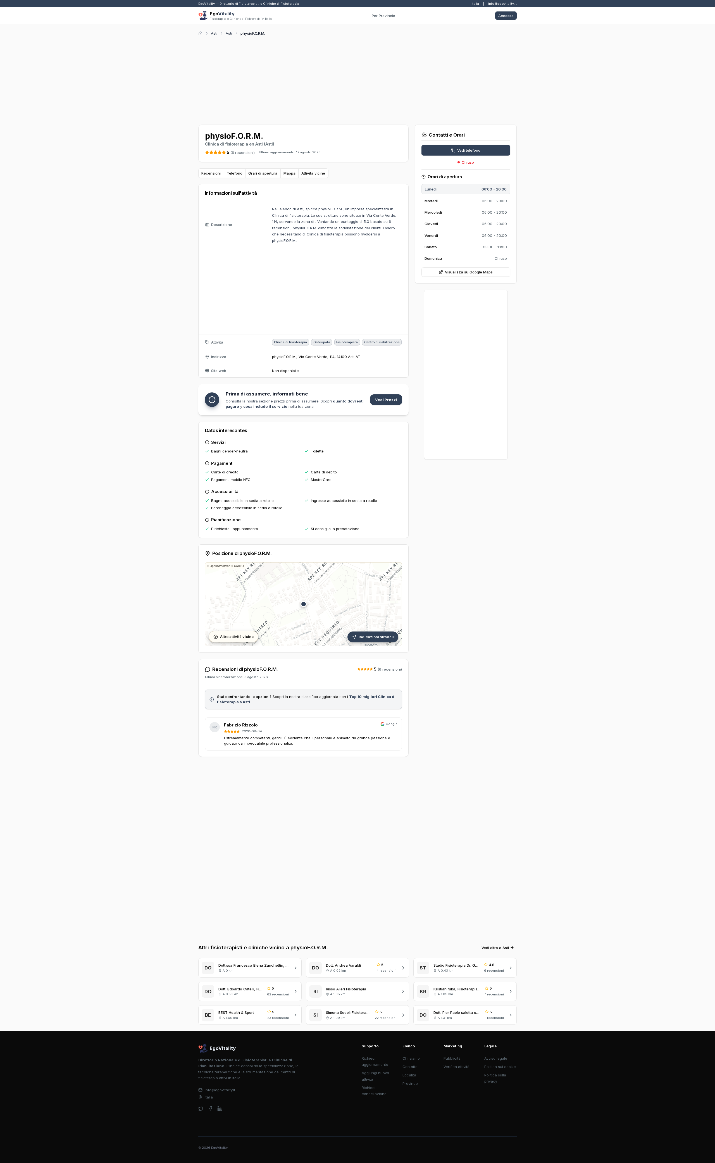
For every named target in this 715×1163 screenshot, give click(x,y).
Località (409, 1075)
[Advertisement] (357, 79)
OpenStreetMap (220, 566)
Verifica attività (456, 1066)
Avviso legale (495, 1058)
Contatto (410, 1066)
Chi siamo (411, 1058)
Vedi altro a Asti (495, 947)
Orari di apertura (262, 173)
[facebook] (210, 1108)
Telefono (234, 173)
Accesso (506, 15)
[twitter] (201, 1108)
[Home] (200, 33)
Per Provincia (383, 15)
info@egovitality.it (502, 4)
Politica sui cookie (500, 1066)
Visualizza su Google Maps (469, 272)
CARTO (239, 566)
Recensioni (211, 173)
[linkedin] (220, 1108)
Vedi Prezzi (386, 399)
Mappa (289, 173)
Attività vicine (313, 173)
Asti (214, 33)
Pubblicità (452, 1058)
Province (410, 1083)
